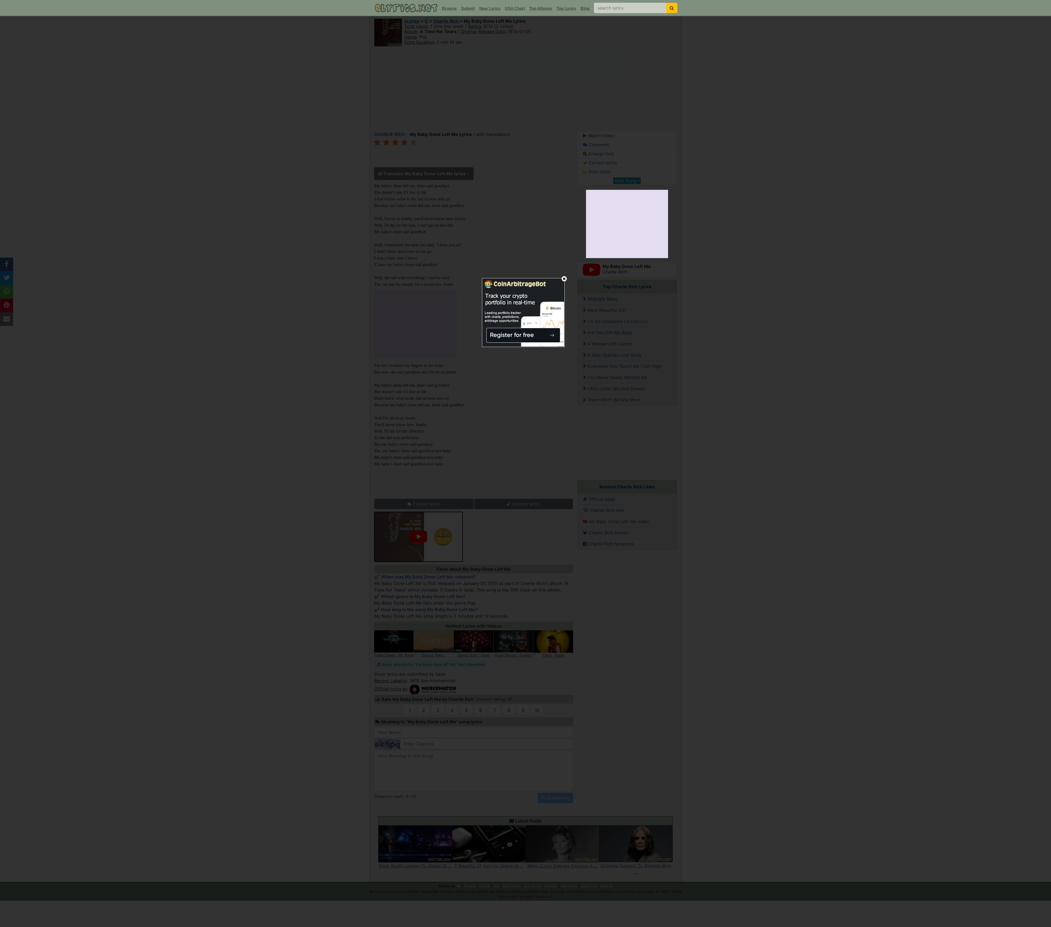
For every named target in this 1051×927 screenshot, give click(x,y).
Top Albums (540, 8)
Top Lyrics (566, 8)
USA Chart (515, 8)
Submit (468, 8)
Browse (449, 8)
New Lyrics (489, 8)
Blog (585, 8)
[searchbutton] (671, 8)
